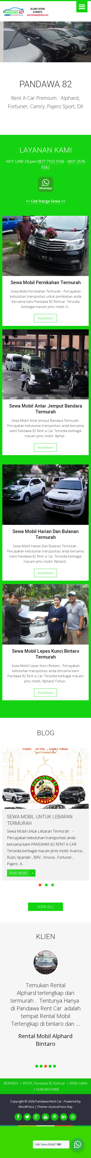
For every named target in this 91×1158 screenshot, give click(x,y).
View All (45, 906)
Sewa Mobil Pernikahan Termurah (45, 282)
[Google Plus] (36, 1117)
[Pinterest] (54, 1117)
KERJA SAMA (78, 1083)
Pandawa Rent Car (48, 1101)
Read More (45, 318)
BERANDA (11, 1083)
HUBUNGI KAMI (47, 1089)
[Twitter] (27, 1117)
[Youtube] (45, 1117)
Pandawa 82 (45, 84)
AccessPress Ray (61, 1107)
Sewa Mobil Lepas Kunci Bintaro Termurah (45, 654)
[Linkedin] (63, 1117)
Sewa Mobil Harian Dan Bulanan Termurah (45, 534)
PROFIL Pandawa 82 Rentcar (44, 1083)
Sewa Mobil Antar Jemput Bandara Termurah (45, 409)
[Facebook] (18, 1117)
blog (45, 733)
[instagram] (73, 1117)
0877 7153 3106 (50, 161)
